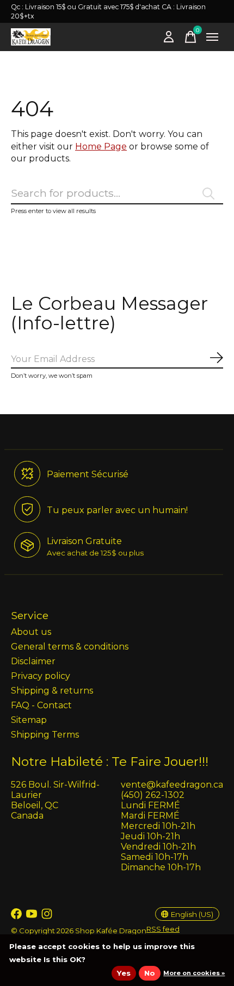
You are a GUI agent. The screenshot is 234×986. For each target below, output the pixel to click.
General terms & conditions (69, 646)
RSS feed (163, 929)
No (149, 973)
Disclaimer (33, 661)
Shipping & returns (52, 690)
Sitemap (29, 720)
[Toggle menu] (212, 37)
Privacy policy (40, 676)
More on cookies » (194, 973)
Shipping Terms (45, 734)
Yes (124, 973)
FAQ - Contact (41, 705)
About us (31, 632)
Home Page (101, 146)
